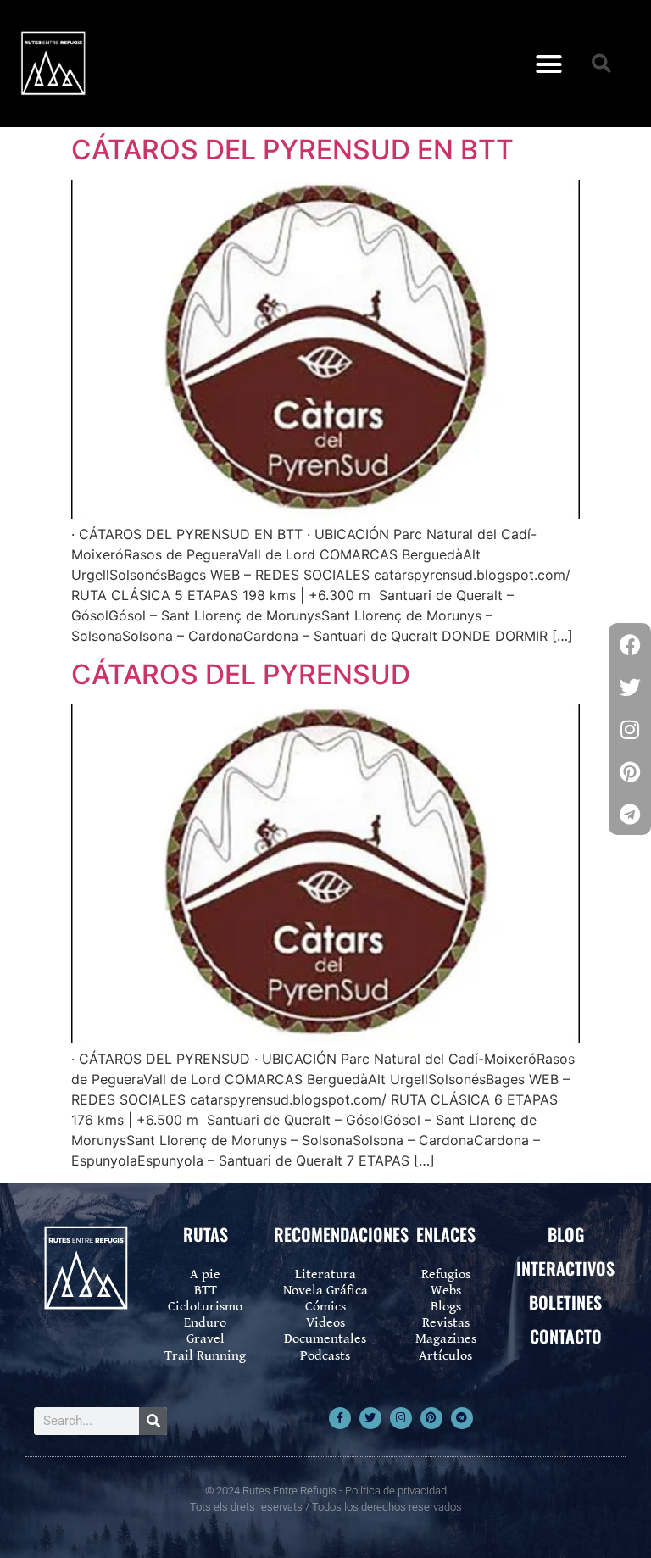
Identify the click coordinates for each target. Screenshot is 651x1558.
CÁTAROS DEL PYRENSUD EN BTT (292, 149)
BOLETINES (565, 1302)
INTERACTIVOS (565, 1268)
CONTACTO (566, 1336)
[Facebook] (630, 644)
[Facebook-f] (340, 1418)
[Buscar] (153, 1421)
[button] (548, 63)
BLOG (566, 1234)
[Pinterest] (431, 1418)
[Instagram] (401, 1418)
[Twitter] (370, 1418)
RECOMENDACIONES (341, 1234)
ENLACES (446, 1234)
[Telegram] (462, 1418)
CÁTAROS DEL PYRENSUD (240, 674)
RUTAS (205, 1234)
